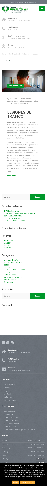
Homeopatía (8, 414)
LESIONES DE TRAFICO (19, 114)
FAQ (5, 391)
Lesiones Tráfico (31, 101)
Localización (8, 394)
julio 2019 (7, 243)
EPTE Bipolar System (11, 211)
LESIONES (7, 272)
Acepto (15, 482)
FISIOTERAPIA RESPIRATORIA (14, 221)
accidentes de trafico (15, 101)
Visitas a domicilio (10, 400)
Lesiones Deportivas (11, 417)
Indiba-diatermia (9, 397)
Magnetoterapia (9, 411)
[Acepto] (44, 474)
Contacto (7, 388)
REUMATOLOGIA (10, 279)
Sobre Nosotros (9, 385)
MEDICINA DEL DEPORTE (13, 277)
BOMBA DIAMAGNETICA (13, 216)
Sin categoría (8, 282)
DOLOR (6, 265)
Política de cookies (27, 482)
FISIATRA (7, 267)
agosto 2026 (8, 240)
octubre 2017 (8, 245)
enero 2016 (8, 248)
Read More (11, 175)
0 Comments (26, 99)
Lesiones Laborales (11, 420)
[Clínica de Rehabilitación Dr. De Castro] (15, 9)
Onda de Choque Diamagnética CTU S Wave (19, 213)
